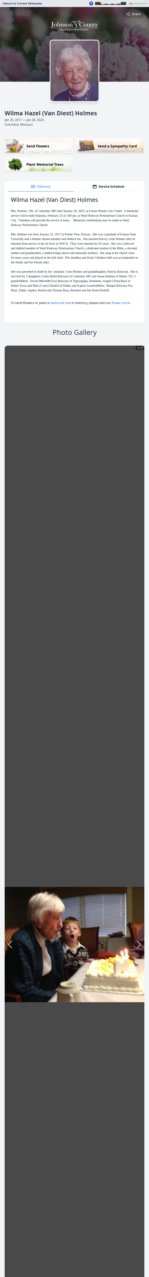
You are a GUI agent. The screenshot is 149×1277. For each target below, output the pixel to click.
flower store (121, 303)
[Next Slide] (138, 944)
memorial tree (60, 303)
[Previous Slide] (10, 944)
